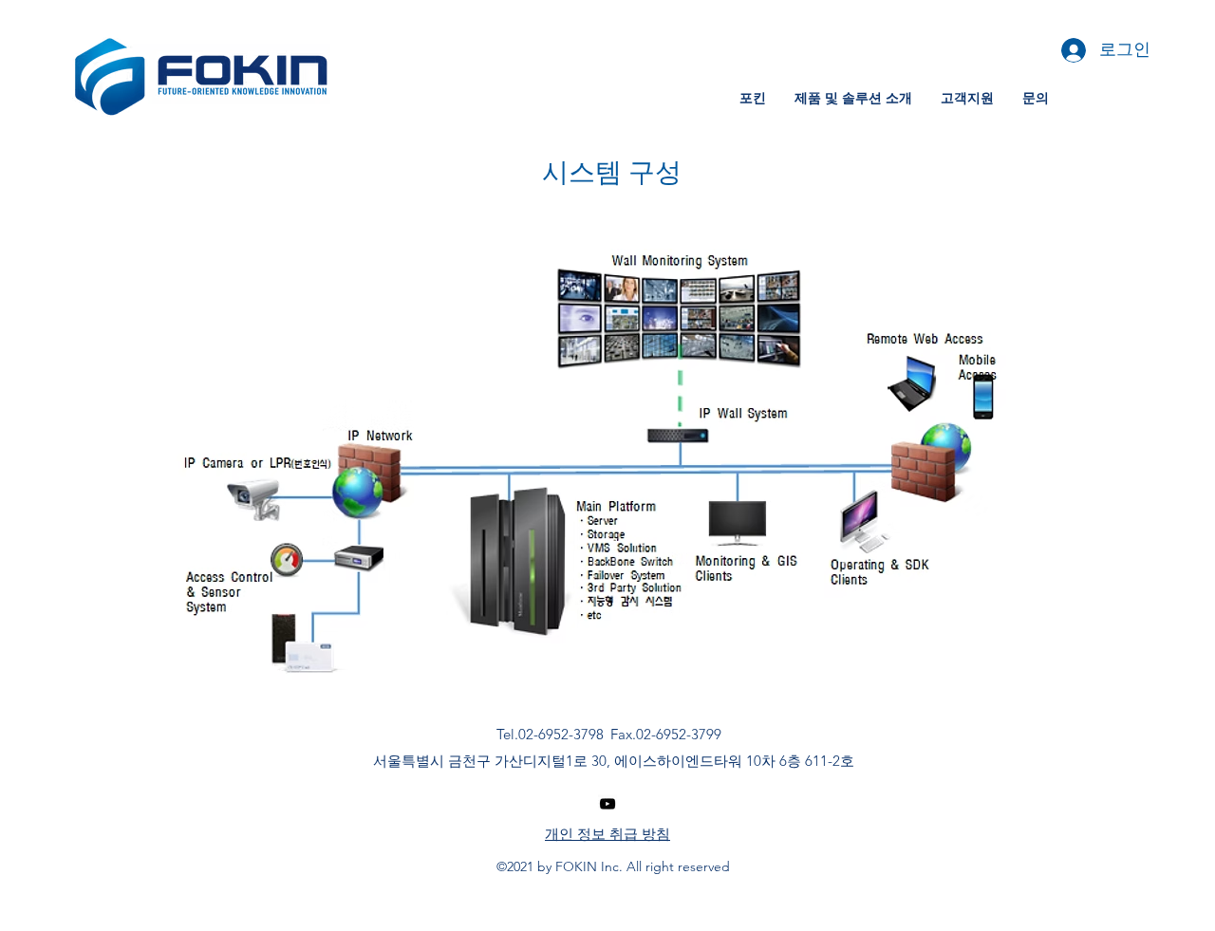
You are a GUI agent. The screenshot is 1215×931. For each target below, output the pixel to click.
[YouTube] (607, 803)
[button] (752, 98)
